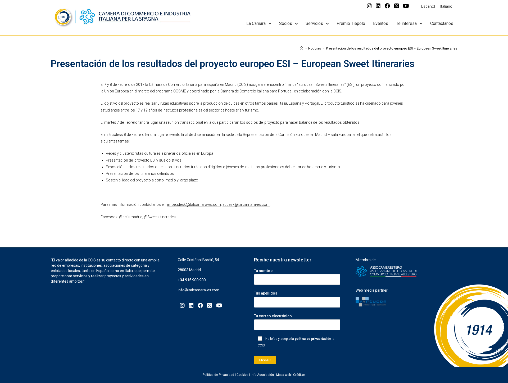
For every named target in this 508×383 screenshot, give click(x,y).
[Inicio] (301, 48)
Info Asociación (262, 375)
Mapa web (283, 375)
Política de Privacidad (218, 375)
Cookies (242, 375)
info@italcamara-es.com (198, 290)
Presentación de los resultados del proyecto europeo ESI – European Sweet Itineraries (391, 48)
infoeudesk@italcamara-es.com (194, 204)
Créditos (299, 375)
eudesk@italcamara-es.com (246, 204)
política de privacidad (310, 339)
